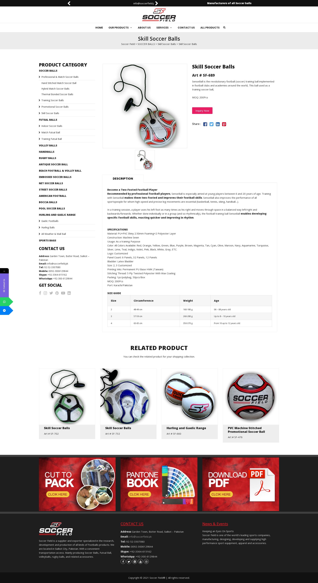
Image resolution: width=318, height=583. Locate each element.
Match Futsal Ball (50, 132)
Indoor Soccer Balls (51, 126)
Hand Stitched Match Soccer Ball (58, 83)
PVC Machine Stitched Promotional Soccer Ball (246, 429)
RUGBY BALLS (47, 158)
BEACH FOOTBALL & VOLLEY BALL (60, 170)
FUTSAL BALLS (48, 119)
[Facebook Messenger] (4, 310)
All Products (210, 27)
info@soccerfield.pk (83, 3)
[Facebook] (123, 561)
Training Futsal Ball (51, 138)
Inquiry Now (202, 110)
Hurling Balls (48, 227)
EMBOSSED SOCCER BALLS (55, 177)
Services (162, 27)
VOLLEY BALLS (48, 145)
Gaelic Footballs (49, 221)
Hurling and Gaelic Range (186, 428)
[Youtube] (140, 561)
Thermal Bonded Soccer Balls (57, 94)
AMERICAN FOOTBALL (52, 195)
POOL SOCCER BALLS (52, 208)
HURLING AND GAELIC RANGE (57, 214)
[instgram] (146, 561)
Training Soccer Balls (52, 100)
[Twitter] (128, 561)
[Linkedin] (134, 561)
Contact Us (186, 27)
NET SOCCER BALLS (51, 183)
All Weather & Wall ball (53, 233)
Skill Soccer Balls (50, 113)
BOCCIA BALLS (48, 202)
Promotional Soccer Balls (55, 106)
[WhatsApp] (4, 301)
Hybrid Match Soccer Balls (55, 88)
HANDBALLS (46, 151)
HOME (99, 27)
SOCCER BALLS (48, 70)
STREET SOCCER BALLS (53, 189)
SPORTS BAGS (47, 240)
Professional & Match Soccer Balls (60, 76)
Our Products (118, 27)
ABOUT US (144, 27)
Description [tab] (123, 178)
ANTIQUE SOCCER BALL (53, 164)
